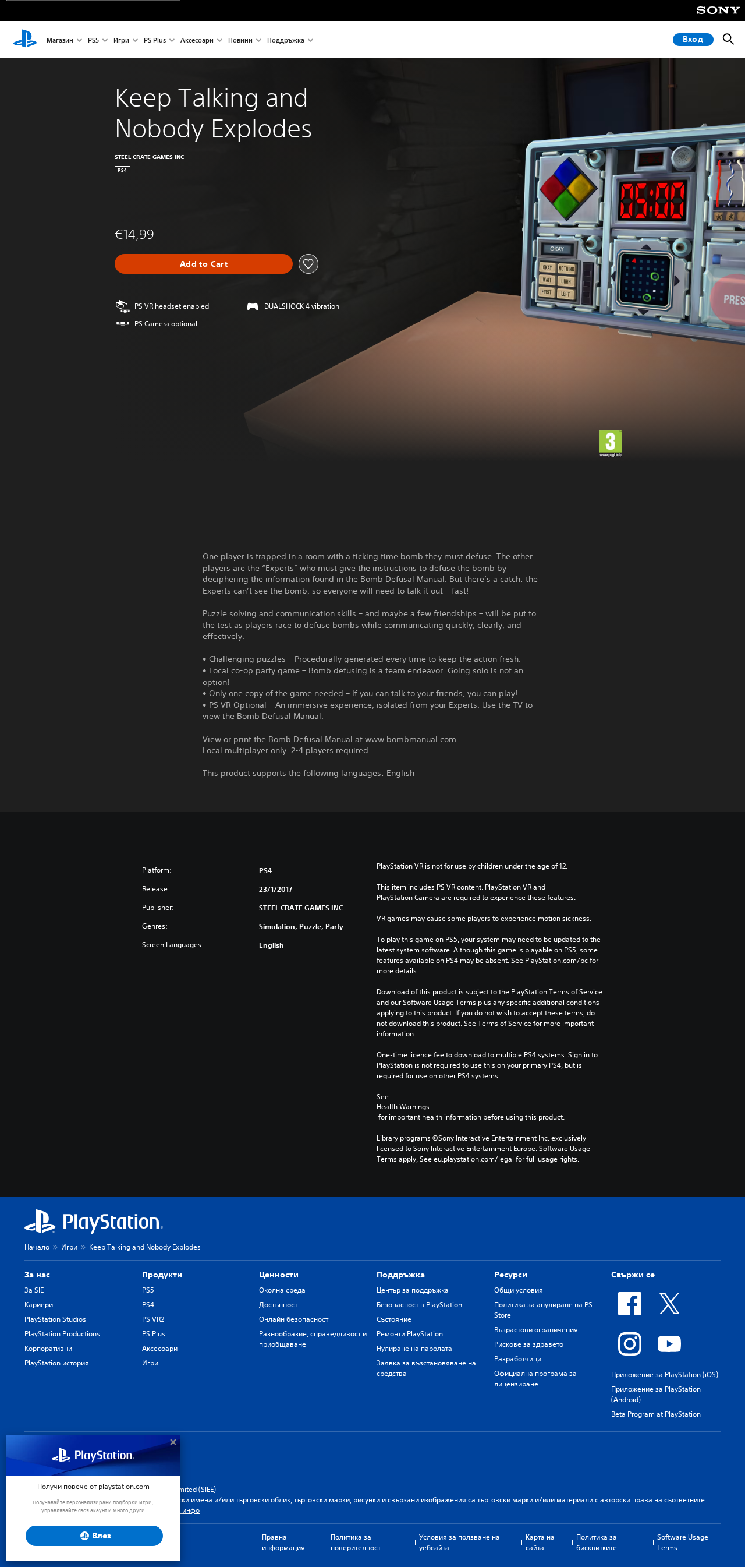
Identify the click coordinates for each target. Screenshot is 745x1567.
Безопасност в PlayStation (419, 1305)
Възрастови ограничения (536, 1330)
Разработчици (517, 1359)
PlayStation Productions (62, 1334)
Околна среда (282, 1290)
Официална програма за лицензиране (535, 1378)
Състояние (394, 1319)
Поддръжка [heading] (401, 1274)
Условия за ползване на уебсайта (459, 1542)
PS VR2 (153, 1319)
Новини (240, 40)
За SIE (34, 1290)
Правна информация (283, 1542)
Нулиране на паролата (414, 1348)
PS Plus (155, 40)
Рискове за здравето (528, 1344)
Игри (121, 40)
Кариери (38, 1305)
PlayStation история (56, 1363)
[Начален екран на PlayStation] (25, 39)
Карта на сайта (540, 1542)
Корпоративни (48, 1348)
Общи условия (518, 1290)
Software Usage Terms (682, 1542)
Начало (36, 1247)
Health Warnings (403, 1106)
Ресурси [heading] (510, 1274)
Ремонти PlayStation (410, 1334)
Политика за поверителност (356, 1542)
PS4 (148, 1305)
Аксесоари (197, 40)
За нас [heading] (37, 1274)
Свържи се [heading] (633, 1274)
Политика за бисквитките (596, 1542)
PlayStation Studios (55, 1319)
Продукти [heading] (162, 1274)
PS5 (93, 40)
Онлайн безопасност (293, 1319)
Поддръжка (285, 40)
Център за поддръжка (413, 1290)
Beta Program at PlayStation (656, 1414)
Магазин (60, 40)
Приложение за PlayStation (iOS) (664, 1374)
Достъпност (278, 1305)
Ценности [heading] (279, 1274)
